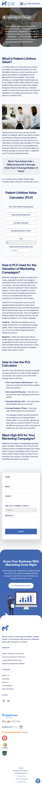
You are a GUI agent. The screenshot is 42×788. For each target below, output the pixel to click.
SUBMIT (21, 532)
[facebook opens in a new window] (4, 701)
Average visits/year (21, 223)
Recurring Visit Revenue (21, 215)
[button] (37, 782)
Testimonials (7, 685)
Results (5, 682)
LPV (21, 239)
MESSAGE (9, 516)
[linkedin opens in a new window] (8, 701)
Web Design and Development (13, 663)
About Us (5, 675)
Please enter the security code (21, 247)
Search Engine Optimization (13, 653)
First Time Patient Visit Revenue (21, 207)
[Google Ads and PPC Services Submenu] (27, 657)
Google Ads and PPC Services (13, 657)
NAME (7, 477)
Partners (5, 679)
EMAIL (7, 487)
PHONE (8, 496)
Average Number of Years (21, 231)
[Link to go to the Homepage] (8, 4)
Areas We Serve (8, 689)
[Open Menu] (21, 3)
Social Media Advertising (12, 660)
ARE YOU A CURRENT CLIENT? (17, 506)
